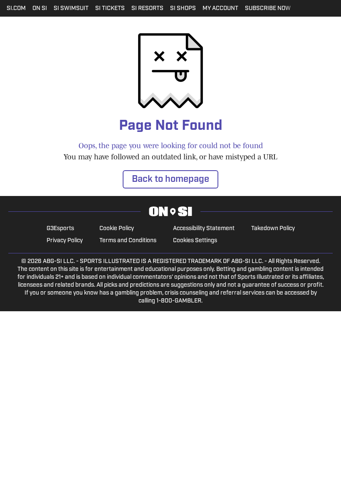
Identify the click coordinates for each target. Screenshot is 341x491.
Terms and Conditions (127, 241)
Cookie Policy (116, 229)
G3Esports (60, 229)
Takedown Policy (273, 229)
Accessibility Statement (204, 229)
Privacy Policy (65, 241)
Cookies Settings (195, 241)
